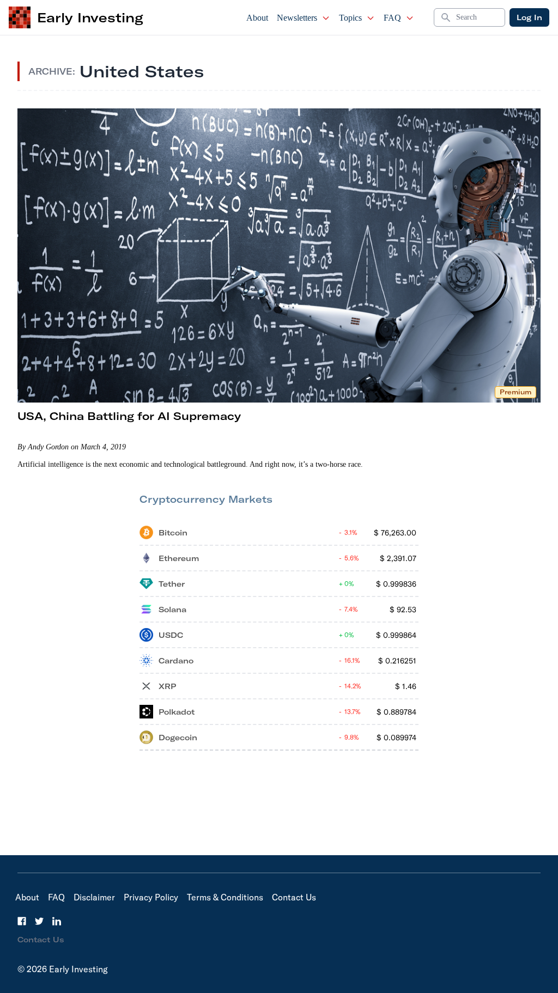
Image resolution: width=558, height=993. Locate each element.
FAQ (392, 17)
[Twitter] (39, 921)
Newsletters (297, 17)
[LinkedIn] (56, 921)
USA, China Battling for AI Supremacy (129, 416)
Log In (529, 17)
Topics (350, 17)
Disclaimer (94, 897)
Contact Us (294, 897)
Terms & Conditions (225, 897)
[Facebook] (21, 921)
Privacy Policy (151, 897)
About (257, 17)
